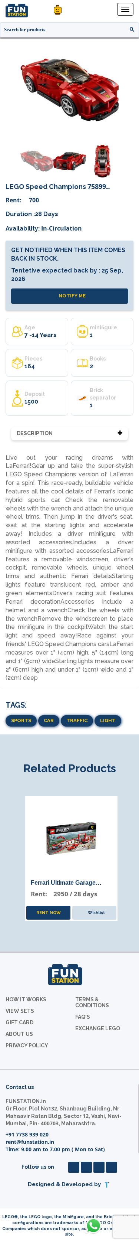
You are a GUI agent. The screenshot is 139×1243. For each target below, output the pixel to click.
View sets (20, 1011)
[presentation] (10, 89)
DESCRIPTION (35, 433)
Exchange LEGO (97, 1028)
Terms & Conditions (92, 1002)
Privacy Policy (27, 1045)
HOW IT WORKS (26, 999)
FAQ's (82, 1017)
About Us (19, 1034)
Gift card (19, 1022)
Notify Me (71, 295)
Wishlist (96, 912)
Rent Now (48, 912)
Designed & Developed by (65, 1184)
